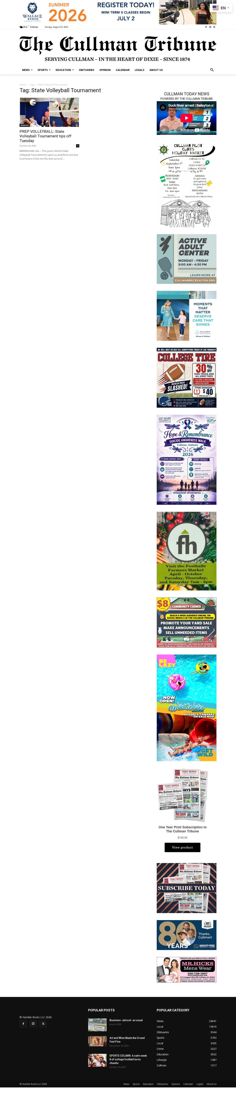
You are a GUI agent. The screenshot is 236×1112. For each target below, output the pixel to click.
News (126, 1084)
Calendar (188, 1084)
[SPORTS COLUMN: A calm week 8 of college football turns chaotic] (97, 1060)
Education (148, 1084)
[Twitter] (214, 27)
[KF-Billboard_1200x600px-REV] (186, 935)
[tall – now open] (186, 707)
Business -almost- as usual (126, 1020)
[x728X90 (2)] (118, 12)
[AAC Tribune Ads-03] (186, 258)
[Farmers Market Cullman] (186, 551)
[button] (212, 70)
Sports (136, 1084)
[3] (186, 315)
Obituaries (162, 1084)
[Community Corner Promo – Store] (186, 622)
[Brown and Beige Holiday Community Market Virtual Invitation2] (186, 184)
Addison (25, 125)
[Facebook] (206, 27)
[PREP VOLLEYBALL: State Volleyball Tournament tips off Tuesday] (49, 112)
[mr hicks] (186, 969)
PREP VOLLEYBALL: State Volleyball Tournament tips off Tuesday (46, 136)
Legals (200, 1084)
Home (23, 84)
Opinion (175, 1084)
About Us (211, 1084)
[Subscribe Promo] (186, 887)
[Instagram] (210, 27)
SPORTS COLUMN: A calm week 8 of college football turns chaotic (128, 1059)
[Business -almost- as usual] (97, 1024)
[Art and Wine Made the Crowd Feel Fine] (97, 1041)
